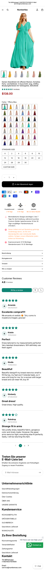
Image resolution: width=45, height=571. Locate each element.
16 (19, 158)
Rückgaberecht (7, 258)
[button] (7, 89)
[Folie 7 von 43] (39, 74)
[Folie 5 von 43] (27, 74)
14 (12, 158)
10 (39, 153)
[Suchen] (7, 9)
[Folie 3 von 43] (15, 74)
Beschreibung (6, 253)
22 (39, 158)
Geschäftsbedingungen (11, 489)
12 (5, 158)
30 (25, 162)
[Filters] (35, 290)
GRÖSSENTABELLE (9, 519)
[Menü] (2, 9)
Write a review (17, 290)
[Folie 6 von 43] (33, 74)
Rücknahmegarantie (9, 541)
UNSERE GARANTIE (9, 505)
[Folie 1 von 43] (3, 74)
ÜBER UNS (6, 501)
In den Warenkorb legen (24, 184)
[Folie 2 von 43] (9, 74)
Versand (4, 263)
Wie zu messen (7, 269)
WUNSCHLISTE (8, 531)
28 (19, 162)
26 (12, 162)
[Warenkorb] (42, 9)
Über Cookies (7, 497)
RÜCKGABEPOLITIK (9, 515)
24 (5, 162)
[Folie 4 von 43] (21, 74)
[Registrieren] (39, 472)
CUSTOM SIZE (8, 167)
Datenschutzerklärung (10, 493)
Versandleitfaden (8, 545)
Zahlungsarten (7, 549)
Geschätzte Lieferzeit (10, 527)
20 (32, 158)
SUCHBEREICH (7, 523)
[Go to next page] (29, 445)
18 (25, 158)
